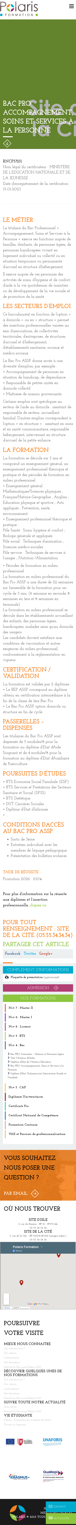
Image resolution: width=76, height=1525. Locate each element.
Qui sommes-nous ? (14, 1348)
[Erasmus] (21, 1476)
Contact (59, 1506)
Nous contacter (58, 1509)
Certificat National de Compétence (33, 1115)
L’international (11, 1357)
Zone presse (10, 1406)
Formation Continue (23, 1124)
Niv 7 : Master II (21, 1008)
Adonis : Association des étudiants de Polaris (27, 1420)
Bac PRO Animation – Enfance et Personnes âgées (37, 1054)
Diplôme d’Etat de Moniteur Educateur (31, 1061)
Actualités (61, 1518)
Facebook (12, 954)
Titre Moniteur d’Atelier (23, 1058)
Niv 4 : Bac (17, 1045)
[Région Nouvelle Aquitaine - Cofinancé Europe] (21, 1442)
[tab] (38, 1008)
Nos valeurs (10, 1353)
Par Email (15, 1193)
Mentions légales (56, 1513)
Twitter (30, 954)
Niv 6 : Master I (20, 1017)
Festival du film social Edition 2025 (22, 1367)
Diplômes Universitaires (26, 1096)
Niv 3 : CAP (17, 1087)
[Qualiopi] (55, 1476)
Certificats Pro (19, 1106)
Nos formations (12, 1362)
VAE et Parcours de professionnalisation (37, 1134)
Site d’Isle (38, 1220)
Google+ (46, 954)
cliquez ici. (38, 905)
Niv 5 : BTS (17, 1036)
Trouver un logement (15, 1424)
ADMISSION (38, 988)
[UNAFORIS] (55, 1442)
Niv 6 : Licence (19, 1026)
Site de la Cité (38, 1232)
